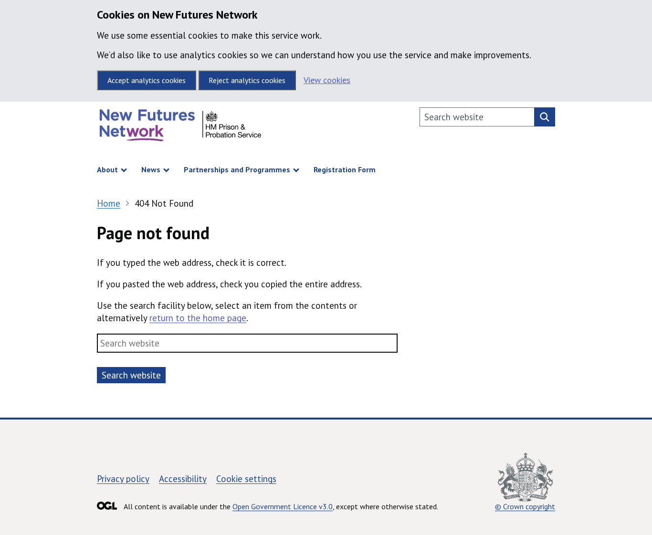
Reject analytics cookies (247, 80)
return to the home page (197, 318)
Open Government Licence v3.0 (282, 506)
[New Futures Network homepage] (180, 127)
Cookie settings (246, 478)
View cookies (327, 79)
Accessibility (183, 478)
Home (108, 203)
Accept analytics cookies (146, 80)
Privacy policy (123, 478)
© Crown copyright (525, 506)
